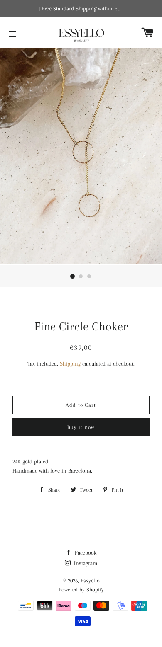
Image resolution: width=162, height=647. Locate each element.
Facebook (84, 553)
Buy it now (81, 427)
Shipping (70, 364)
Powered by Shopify (81, 589)
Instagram (84, 563)
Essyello (90, 580)
